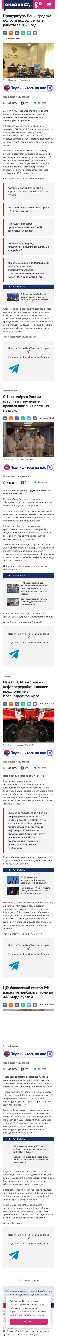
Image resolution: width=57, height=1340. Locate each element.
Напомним (8, 903)
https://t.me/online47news (35, 357)
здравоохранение (10, 391)
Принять (28, 1321)
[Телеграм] (35, 105)
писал (24, 613)
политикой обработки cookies (27, 1315)
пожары (6, 676)
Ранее (6, 1205)
